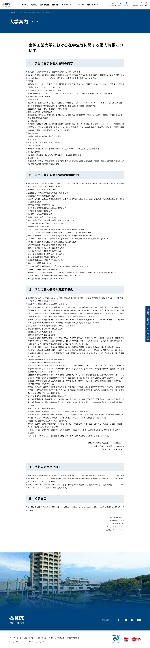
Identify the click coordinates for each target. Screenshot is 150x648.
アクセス (126, 5)
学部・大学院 (44, 4)
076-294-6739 (117, 523)
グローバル (80, 4)
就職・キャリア (92, 4)
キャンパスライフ (68, 4)
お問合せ (135, 5)
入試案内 (34, 4)
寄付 (119, 5)
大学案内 (25, 4)
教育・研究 (55, 4)
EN (146, 5)
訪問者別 (113, 5)
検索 (141, 5)
